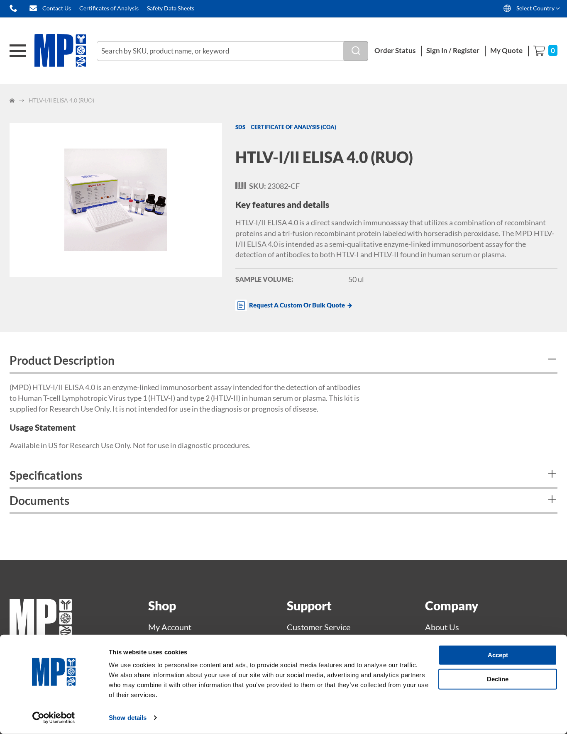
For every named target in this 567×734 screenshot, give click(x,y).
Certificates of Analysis (109, 8)
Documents (39, 500)
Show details (128, 717)
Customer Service (318, 627)
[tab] (283, 361)
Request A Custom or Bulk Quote (297, 305)
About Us (442, 627)
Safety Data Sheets (170, 8)
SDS (240, 127)
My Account (169, 627)
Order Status (394, 50)
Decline (497, 678)
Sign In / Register (452, 50)
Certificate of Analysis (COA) (293, 127)
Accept (498, 654)
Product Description (62, 360)
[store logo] (65, 50)
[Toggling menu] (18, 50)
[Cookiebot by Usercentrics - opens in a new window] (53, 718)
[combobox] (232, 51)
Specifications (46, 475)
